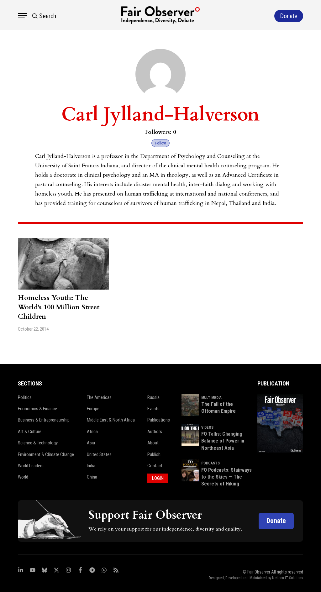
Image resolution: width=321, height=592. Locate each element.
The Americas (99, 397)
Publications (158, 420)
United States (99, 454)
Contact (154, 466)
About (153, 443)
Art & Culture (29, 431)
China (92, 477)
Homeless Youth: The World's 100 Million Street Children (58, 307)
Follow (160, 143)
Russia (153, 397)
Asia (91, 443)
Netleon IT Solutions (287, 578)
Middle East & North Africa (111, 420)
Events (153, 408)
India (91, 466)
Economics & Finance (37, 408)
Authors (154, 431)
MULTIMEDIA (211, 398)
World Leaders (31, 466)
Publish (153, 454)
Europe (93, 408)
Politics (25, 397)
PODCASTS (210, 463)
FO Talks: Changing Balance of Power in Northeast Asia (222, 441)
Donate (276, 521)
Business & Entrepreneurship (44, 420)
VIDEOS (207, 427)
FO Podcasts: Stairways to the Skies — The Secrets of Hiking (226, 477)
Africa (92, 431)
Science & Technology (38, 443)
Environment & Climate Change (46, 454)
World (23, 477)
